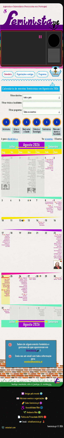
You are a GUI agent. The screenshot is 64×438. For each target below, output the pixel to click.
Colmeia (55, 74)
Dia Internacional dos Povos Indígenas (58, 208)
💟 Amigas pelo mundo (30, 393)
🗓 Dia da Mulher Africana (40, 177)
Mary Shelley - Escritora (58, 278)
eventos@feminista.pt (33, 361)
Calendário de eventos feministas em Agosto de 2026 (30, 88)
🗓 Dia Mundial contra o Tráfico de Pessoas (32, 164)
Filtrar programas (15, 110)
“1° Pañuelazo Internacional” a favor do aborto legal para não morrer (49, 209)
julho (12, 146)
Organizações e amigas (25, 74)
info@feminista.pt (34, 421)
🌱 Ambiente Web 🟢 (32, 412)
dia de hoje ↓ (13, 139)
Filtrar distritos (16, 95)
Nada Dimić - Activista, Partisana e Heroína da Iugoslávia (58, 312)
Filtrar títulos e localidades (12, 103)
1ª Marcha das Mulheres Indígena (58, 203)
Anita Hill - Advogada (32, 159)
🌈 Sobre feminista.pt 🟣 (32, 403)
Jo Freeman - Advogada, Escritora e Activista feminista (23, 297)
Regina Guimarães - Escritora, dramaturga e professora (41, 312)
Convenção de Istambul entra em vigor (49, 168)
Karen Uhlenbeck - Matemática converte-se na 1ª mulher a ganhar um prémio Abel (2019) (6, 282)
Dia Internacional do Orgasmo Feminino (49, 202)
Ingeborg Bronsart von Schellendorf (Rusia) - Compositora (5, 292)
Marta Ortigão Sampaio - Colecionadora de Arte (40, 172)
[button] (40, 37)
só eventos (49, 139)
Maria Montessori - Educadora (6, 310)
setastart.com (10, 427)
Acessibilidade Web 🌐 (34, 407)
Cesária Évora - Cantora (32, 278)
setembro (53, 146)
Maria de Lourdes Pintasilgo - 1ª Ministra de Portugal (49, 161)
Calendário (8, 74)
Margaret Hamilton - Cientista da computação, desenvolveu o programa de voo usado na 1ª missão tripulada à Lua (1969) (6, 239)
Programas (42, 74)
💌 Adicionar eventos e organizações (30, 398)
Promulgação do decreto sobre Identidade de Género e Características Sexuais (41, 163)
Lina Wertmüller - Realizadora (41, 223)
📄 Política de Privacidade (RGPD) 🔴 (32, 417)
